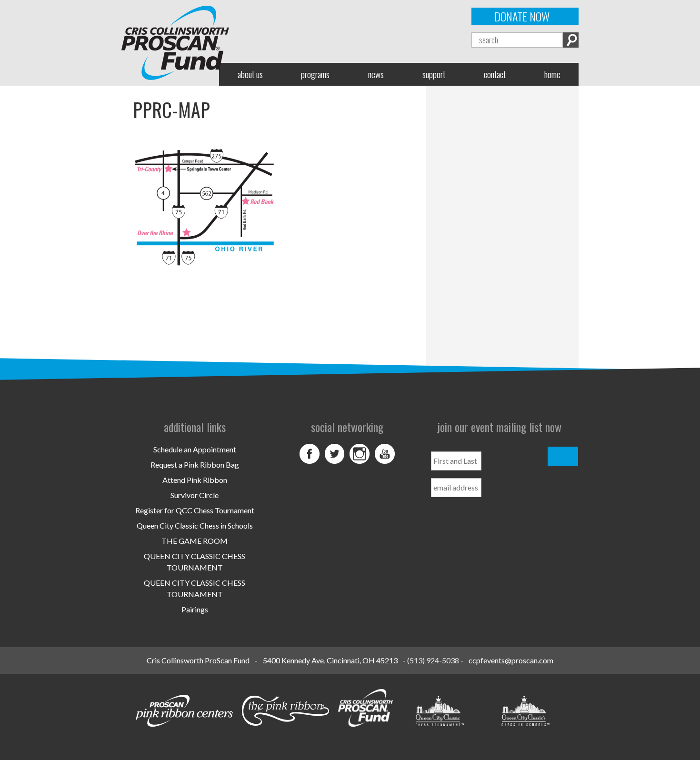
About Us (250, 74)
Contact (495, 74)
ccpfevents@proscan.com (511, 660)
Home (552, 74)
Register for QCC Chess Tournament (194, 510)
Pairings (194, 609)
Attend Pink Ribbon (194, 479)
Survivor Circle (194, 495)
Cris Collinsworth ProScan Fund (198, 660)
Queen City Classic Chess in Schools (195, 525)
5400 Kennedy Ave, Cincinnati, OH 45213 (330, 660)
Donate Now (522, 16)
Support (433, 74)
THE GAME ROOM (194, 540)
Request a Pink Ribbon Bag (194, 464)
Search (571, 40)
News (376, 74)
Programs (315, 74)
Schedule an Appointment (194, 449)
